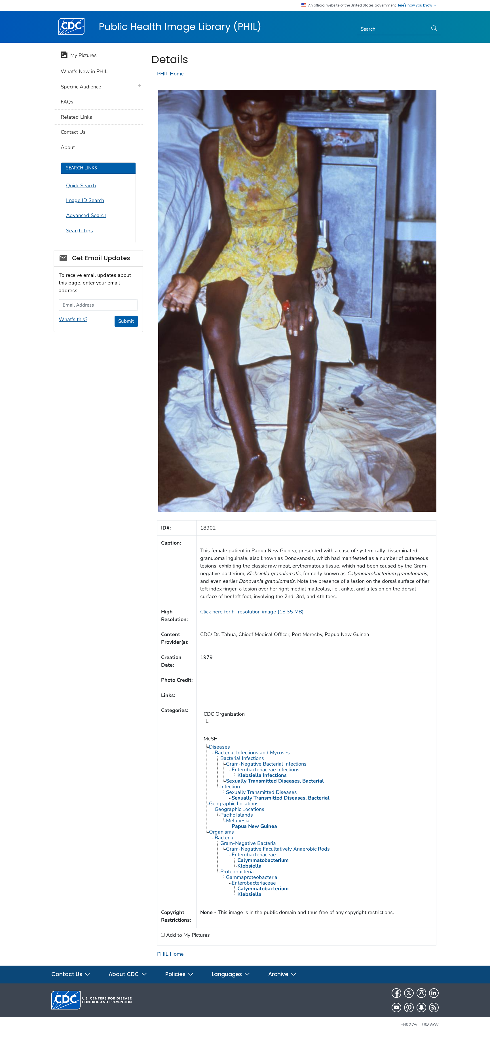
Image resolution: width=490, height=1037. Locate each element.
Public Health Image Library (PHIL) (180, 26)
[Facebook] (396, 993)
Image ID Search (85, 200)
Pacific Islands (236, 814)
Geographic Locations (234, 803)
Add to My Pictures (187, 935)
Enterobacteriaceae (254, 854)
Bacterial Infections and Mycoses (252, 752)
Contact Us (73, 132)
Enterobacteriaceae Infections (265, 769)
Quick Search (81, 185)
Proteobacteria (237, 871)
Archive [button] (279, 974)
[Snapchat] (421, 1007)
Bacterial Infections (242, 758)
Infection (230, 786)
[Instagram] (421, 993)
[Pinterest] (409, 1007)
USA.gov (430, 1024)
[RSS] (434, 1007)
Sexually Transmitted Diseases (261, 792)
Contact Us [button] (67, 974)
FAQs (67, 101)
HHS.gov (409, 1024)
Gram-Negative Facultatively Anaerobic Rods (278, 848)
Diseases (219, 746)
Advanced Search (86, 215)
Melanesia (238, 820)
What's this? (73, 319)
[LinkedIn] (434, 993)
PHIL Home (170, 73)
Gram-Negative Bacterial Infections (266, 763)
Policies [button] (176, 974)
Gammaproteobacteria (251, 877)
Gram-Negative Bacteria (248, 843)
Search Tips (79, 230)
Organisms (221, 831)
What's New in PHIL (84, 71)
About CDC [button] (124, 974)
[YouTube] (396, 1007)
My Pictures (82, 55)
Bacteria (224, 837)
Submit (126, 321)
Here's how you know (415, 5)
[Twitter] (409, 993)
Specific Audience (81, 86)
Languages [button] (227, 974)
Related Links (76, 117)
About (68, 147)
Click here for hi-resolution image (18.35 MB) (252, 611)
